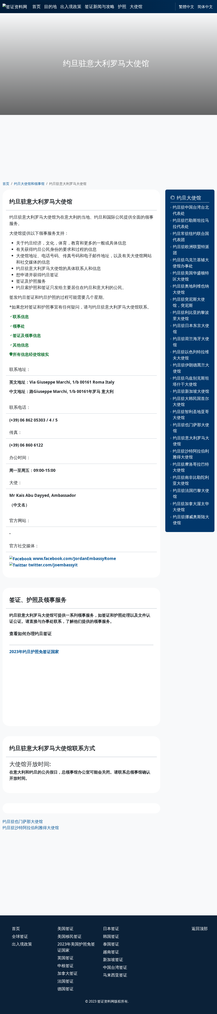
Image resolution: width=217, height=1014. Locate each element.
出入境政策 (70, 6)
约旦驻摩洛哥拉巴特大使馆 (191, 467)
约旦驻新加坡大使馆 (191, 391)
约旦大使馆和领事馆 (29, 183)
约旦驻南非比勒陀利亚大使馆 (191, 480)
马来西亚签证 (115, 975)
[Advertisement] (108, 148)
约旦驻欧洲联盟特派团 (191, 250)
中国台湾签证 (115, 967)
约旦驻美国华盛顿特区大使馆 (191, 276)
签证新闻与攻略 (99, 6)
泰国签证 (111, 944)
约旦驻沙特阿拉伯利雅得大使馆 (31, 827)
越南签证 (111, 952)
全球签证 (20, 936)
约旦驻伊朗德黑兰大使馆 (191, 368)
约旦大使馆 (189, 197)
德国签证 (65, 989)
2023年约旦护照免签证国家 (34, 651)
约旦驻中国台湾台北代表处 (191, 210)
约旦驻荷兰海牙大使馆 (191, 342)
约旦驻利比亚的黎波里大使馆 (191, 315)
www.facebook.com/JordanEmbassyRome (74, 558)
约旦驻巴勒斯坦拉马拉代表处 (191, 223)
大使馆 (136, 6)
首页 (36, 6)
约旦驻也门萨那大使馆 (23, 821)
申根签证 (65, 965)
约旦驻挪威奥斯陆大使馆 (191, 520)
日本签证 (111, 928)
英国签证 (65, 958)
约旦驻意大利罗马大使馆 (191, 441)
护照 (122, 6)
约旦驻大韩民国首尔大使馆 (191, 401)
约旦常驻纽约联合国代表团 (191, 236)
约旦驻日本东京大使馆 (191, 328)
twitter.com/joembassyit (53, 565)
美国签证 (65, 928)
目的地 (50, 6)
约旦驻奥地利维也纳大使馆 (191, 289)
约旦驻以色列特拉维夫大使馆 (191, 355)
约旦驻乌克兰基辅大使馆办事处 (191, 263)
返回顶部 (200, 928)
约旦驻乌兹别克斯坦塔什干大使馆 (191, 381)
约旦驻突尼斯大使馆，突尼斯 (189, 302)
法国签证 (65, 981)
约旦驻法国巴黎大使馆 (191, 493)
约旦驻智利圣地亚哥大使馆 (191, 414)
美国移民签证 (69, 936)
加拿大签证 (67, 973)
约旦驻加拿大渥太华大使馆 (191, 507)
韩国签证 (111, 936)
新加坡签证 (113, 959)
